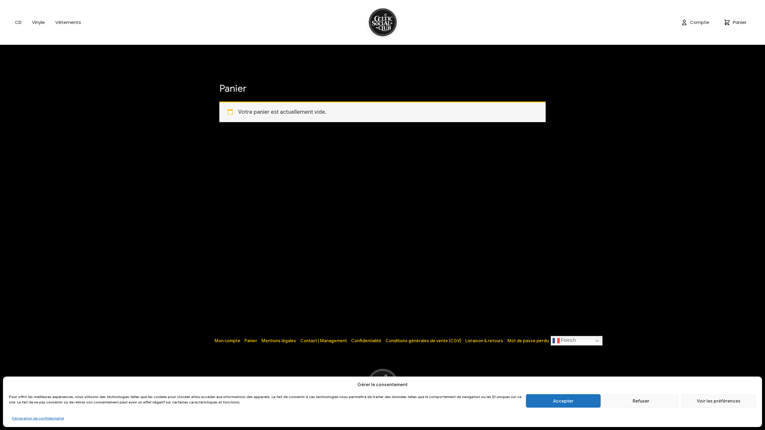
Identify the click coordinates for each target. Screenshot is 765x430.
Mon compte (227, 340)
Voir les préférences (718, 401)
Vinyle (38, 22)
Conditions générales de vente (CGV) (423, 340)
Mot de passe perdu (528, 340)
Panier (250, 340)
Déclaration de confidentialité (38, 418)
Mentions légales (278, 340)
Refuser (641, 401)
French (568, 340)
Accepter (563, 401)
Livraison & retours (484, 340)
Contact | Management (323, 340)
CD (18, 22)
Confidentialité (366, 340)
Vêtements (68, 22)
